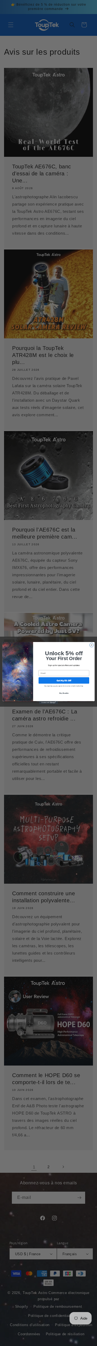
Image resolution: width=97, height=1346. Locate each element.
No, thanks (64, 693)
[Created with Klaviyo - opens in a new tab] (48, 702)
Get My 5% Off (64, 680)
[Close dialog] (91, 645)
